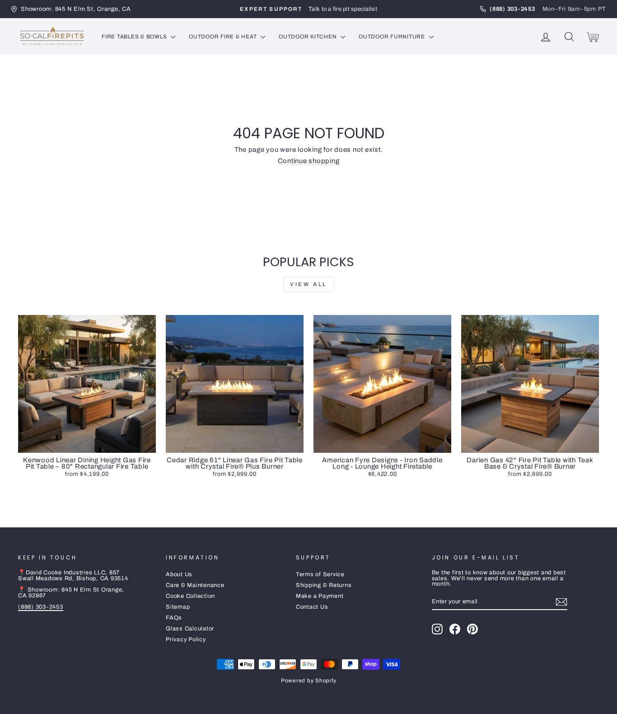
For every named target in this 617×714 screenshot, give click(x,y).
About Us (179, 574)
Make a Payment (320, 596)
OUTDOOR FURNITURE (393, 36)
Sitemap (178, 607)
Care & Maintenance (195, 585)
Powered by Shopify (309, 680)
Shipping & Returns (324, 585)
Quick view (86, 444)
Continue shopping (309, 160)
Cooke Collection (190, 596)
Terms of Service (320, 574)
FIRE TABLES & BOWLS (135, 36)
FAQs (174, 618)
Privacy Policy (186, 639)
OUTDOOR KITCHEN (308, 36)
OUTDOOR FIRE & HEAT (223, 36)
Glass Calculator (190, 628)
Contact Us (312, 607)
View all (308, 284)
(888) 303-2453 (40, 607)
